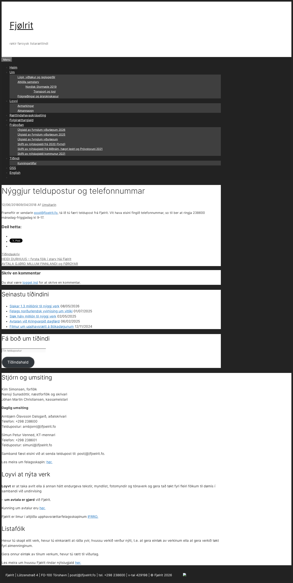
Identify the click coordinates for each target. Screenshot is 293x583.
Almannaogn (26, 110)
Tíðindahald (18, 362)
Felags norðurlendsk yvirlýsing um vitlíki (41, 311)
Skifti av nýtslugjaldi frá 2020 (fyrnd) (41, 144)
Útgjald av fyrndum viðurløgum (38, 139)
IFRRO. (93, 517)
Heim (13, 67)
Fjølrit (21, 25)
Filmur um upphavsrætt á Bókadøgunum (42, 326)
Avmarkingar (26, 105)
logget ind (30, 282)
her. (49, 462)
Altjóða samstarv (28, 82)
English (15, 173)
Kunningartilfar (27, 163)
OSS (13, 168)
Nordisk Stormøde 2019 (41, 86)
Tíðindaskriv (11, 254)
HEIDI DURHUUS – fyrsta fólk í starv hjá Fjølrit (36, 259)
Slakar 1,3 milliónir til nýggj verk (34, 306)
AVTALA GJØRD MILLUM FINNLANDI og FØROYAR (40, 264)
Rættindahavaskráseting (28, 115)
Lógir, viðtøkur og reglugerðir (36, 77)
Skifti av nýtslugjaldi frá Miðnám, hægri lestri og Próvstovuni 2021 (60, 148)
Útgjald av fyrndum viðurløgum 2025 (41, 134)
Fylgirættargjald (21, 120)
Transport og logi (44, 91)
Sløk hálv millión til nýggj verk (33, 316)
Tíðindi (15, 158)
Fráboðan (17, 125)
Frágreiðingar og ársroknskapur (38, 96)
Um (12, 72)
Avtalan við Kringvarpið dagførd (35, 321)
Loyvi (14, 101)
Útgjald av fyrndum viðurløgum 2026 (41, 129)
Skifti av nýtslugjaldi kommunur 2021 (41, 153)
